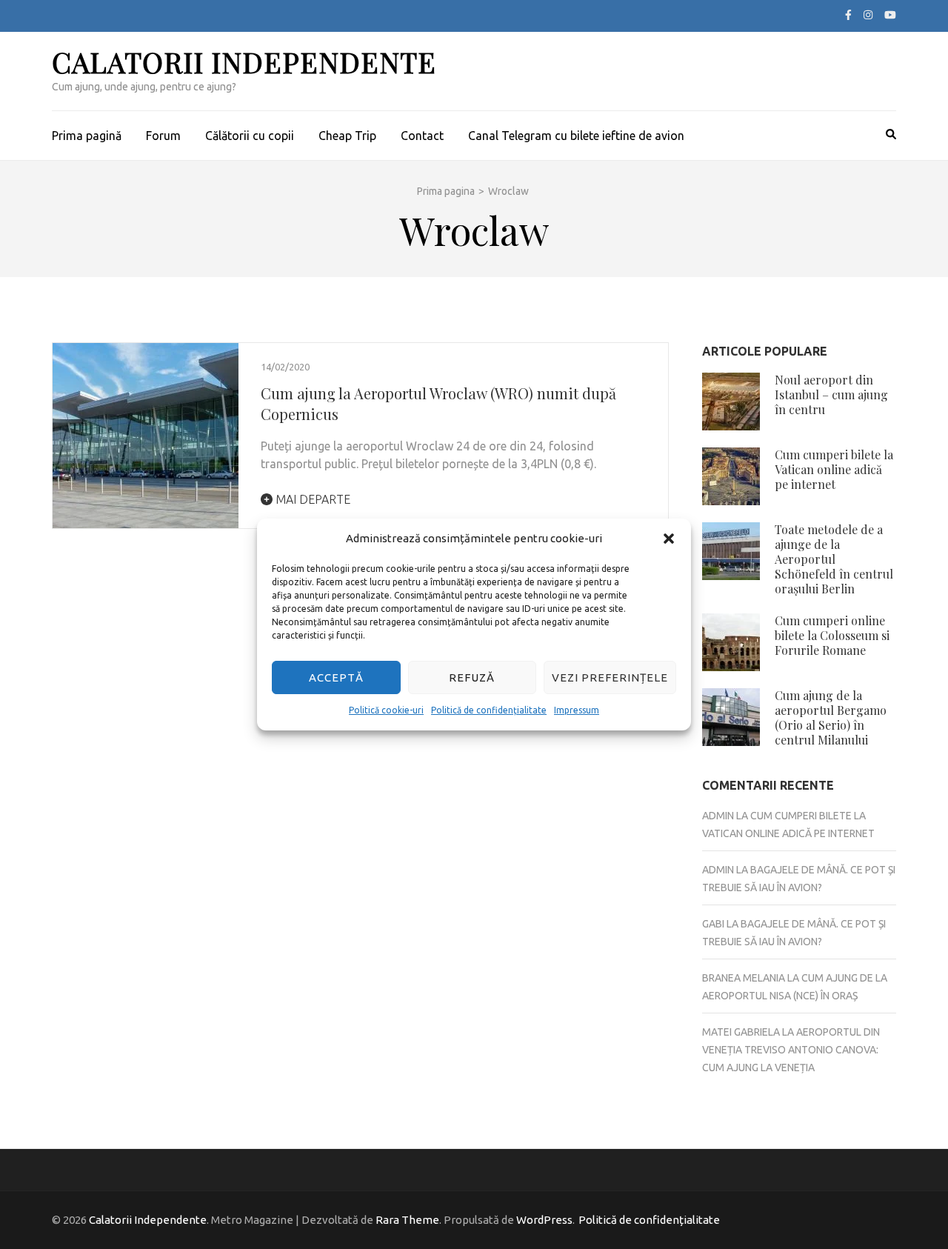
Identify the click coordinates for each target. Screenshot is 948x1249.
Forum (163, 135)
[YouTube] (890, 15)
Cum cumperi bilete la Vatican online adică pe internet (834, 469)
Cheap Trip (347, 135)
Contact (422, 135)
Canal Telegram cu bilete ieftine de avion (576, 135)
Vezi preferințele (610, 677)
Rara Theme (407, 1219)
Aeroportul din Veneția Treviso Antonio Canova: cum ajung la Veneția (791, 1049)
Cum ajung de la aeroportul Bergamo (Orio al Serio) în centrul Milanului (831, 717)
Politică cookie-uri (386, 710)
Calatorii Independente (244, 62)
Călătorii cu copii (249, 135)
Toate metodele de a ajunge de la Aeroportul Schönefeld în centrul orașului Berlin (834, 559)
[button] (668, 538)
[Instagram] (868, 15)
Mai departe (311, 499)
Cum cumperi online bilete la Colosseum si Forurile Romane (832, 635)
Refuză (472, 677)
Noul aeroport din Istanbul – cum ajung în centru (831, 394)
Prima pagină (86, 135)
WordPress (544, 1219)
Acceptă (336, 677)
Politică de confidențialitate (489, 710)
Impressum (576, 710)
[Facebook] (848, 15)
